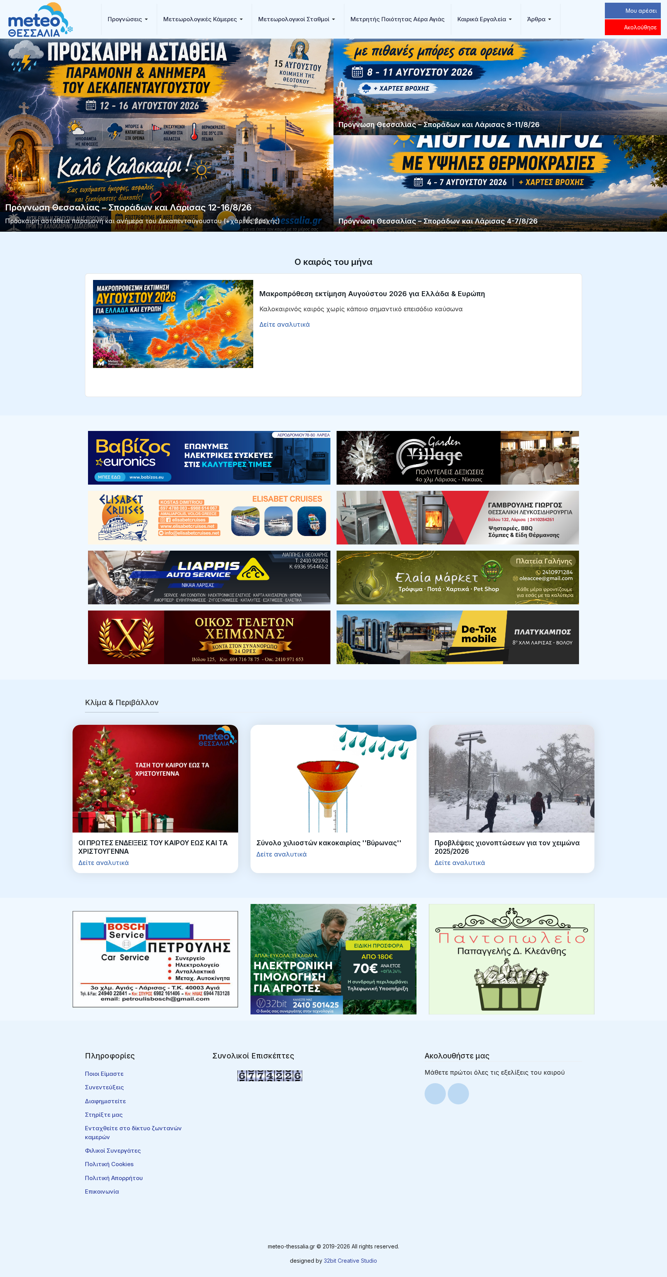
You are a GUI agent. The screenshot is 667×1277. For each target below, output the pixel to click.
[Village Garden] (458, 457)
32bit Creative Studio (350, 1260)
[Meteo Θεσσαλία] (40, 18)
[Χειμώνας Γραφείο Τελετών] (209, 637)
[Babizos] (209, 457)
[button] (129, 19)
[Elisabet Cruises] (209, 517)
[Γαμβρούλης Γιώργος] (458, 517)
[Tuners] (333, 958)
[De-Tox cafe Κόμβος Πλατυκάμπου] (458, 637)
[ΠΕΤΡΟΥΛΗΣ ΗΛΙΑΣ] (155, 958)
